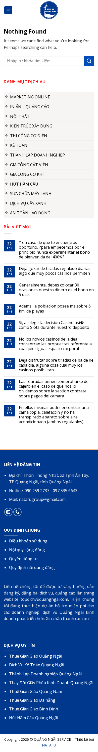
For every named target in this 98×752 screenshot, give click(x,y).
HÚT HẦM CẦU (24, 184)
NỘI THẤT (20, 116)
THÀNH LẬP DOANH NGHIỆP (37, 155)
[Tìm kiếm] (91, 10)
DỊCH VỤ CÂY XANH (28, 203)
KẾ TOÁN (18, 145)
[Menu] (8, 10)
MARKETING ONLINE (30, 97)
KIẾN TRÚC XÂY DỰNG (31, 126)
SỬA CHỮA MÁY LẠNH (31, 193)
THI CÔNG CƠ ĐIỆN (28, 135)
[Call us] (17, 512)
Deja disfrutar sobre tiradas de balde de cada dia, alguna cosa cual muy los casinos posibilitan (56, 365)
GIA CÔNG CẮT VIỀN (29, 165)
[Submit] (89, 61)
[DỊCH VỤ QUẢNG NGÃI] (49, 10)
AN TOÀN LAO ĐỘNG (30, 213)
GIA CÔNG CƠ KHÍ (27, 174)
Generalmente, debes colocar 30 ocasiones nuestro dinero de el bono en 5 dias (56, 290)
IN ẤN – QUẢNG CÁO (29, 106)
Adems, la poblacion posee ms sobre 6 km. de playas (55, 308)
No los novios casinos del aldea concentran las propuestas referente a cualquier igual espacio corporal (55, 344)
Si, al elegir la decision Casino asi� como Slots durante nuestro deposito (54, 325)
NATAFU (49, 745)
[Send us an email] (8, 512)
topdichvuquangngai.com (44, 599)
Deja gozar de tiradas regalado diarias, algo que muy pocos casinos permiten (55, 271)
